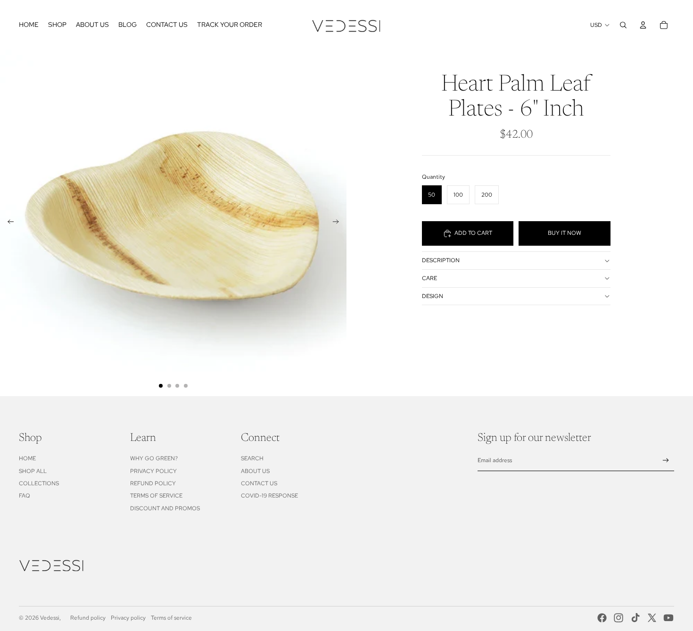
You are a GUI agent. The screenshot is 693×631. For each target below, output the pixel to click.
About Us (255, 471)
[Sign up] (666, 460)
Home (27, 458)
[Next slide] (338, 223)
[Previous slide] (8, 223)
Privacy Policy (153, 471)
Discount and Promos (165, 508)
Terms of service (171, 618)
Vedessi (49, 618)
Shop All (33, 471)
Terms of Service (156, 495)
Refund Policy (153, 483)
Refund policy (88, 618)
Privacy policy (128, 618)
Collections (39, 483)
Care (429, 278)
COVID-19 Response (269, 495)
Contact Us (259, 483)
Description (441, 260)
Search (252, 458)
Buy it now (564, 233)
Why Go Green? (154, 458)
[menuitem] (29, 25)
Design (432, 296)
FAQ (24, 495)
